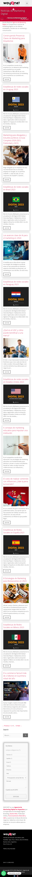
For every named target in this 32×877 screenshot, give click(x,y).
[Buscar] (25, 735)
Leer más (7, 79)
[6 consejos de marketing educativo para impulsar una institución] (16, 454)
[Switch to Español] (14, 876)
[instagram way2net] (16, 855)
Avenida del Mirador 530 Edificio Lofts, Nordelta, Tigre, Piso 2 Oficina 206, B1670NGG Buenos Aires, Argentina (15, 840)
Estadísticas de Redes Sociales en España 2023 (13, 531)
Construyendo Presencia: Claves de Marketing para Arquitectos (14, 38)
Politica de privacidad (9, 848)
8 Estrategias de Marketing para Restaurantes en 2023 (15, 579)
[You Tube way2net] (17, 855)
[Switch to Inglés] (17, 876)
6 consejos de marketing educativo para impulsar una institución (15, 430)
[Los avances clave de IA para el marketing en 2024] (16, 259)
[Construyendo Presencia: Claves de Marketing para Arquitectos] (16, 62)
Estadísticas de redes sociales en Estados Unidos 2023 (15, 380)
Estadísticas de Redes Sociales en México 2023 (13, 626)
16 (16, 726)
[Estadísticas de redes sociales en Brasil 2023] (16, 211)
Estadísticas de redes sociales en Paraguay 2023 (15, 283)
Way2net (3, 18)
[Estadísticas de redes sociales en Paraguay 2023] (16, 305)
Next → (19, 726)
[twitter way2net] (15, 855)
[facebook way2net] (14, 855)
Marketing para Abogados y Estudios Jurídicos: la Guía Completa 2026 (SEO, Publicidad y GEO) (15, 139)
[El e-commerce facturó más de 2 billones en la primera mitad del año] (16, 699)
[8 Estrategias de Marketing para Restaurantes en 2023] (16, 602)
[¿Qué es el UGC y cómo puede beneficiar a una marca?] (16, 357)
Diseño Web (13, 814)
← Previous (6, 726)
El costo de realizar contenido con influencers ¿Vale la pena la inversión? (15, 481)
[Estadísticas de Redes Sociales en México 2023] (16, 648)
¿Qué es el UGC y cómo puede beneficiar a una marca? (13, 333)
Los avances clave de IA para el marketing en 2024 (15, 236)
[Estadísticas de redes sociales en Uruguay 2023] (16, 110)
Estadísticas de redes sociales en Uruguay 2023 (15, 88)
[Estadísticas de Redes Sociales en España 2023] (16, 553)
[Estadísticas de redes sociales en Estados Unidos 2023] (16, 403)
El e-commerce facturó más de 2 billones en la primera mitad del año (15, 676)
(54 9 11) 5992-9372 (8, 862)
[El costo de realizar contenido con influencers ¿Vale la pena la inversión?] (16, 505)
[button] (3, 873)
